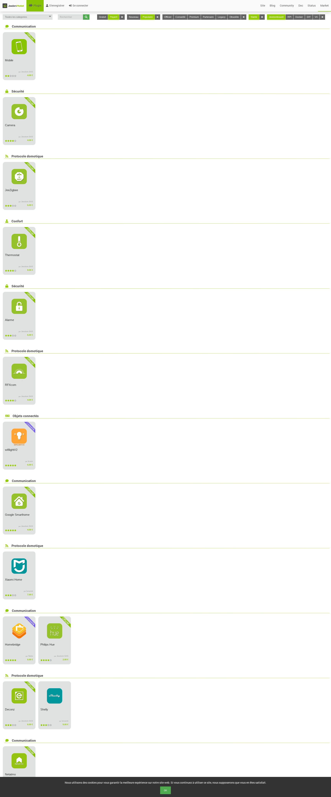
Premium (194, 17)
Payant (113, 17)
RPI (289, 17)
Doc (300, 5)
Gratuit (102, 17)
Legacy (221, 17)
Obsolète (234, 17)
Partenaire (208, 17)
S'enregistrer (56, 5)
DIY (309, 17)
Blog (272, 5)
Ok (165, 790)
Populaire (148, 17)
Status (312, 5)
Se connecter (80, 5)
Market (324, 5)
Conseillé (180, 17)
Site (262, 5)
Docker (299, 17)
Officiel (167, 17)
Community (287, 5)
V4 (316, 17)
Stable (254, 17)
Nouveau (133, 17)
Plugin (37, 5)
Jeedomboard (276, 17)
